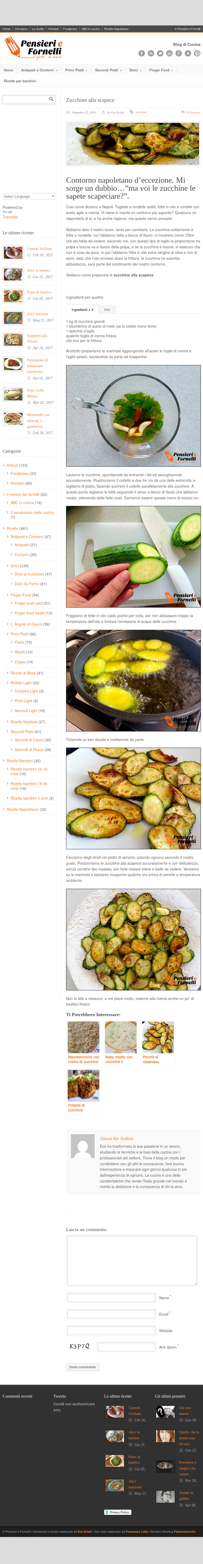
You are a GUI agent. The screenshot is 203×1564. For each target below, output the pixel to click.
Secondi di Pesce (29, 749)
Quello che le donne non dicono (189, 1438)
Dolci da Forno (27, 583)
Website (166, 1330)
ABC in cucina (91, 28)
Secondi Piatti (108, 69)
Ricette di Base (23, 672)
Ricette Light (21, 682)
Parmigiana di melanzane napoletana (37, 366)
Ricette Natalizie (24, 721)
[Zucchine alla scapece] (133, 144)
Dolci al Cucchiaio (29, 574)
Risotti (20, 652)
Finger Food (161, 69)
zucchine (141, 112)
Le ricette (38, 28)
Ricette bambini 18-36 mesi (29, 786)
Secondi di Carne (29, 739)
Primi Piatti (76, 69)
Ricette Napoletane (116, 28)
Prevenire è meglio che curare (187, 1468)
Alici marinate (37, 314)
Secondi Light (26, 710)
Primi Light (23, 700)
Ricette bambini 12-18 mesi (29, 771)
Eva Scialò (85, 1531)
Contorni (22, 554)
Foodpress (70, 28)
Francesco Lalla (137, 1531)
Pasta (19, 642)
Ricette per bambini (20, 80)
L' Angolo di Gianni (26, 624)
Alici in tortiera (38, 270)
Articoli (12, 465)
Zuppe (20, 661)
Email (163, 1314)
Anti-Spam (168, 1347)
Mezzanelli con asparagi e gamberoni (38, 420)
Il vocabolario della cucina (32, 512)
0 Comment (193, 112)
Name (164, 1297)
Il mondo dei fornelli (23, 494)
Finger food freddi (29, 613)
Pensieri (53, 28)
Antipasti (22, 544)
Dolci (135, 69)
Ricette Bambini (20, 760)
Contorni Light (26, 691)
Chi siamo (21, 28)
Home (6, 28)
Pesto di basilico (39, 292)
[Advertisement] (101, 12)
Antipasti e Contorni (39, 69)
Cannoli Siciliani (39, 249)
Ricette (12, 528)
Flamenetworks (184, 1531)
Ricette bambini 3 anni (29, 798)
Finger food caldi (29, 603)
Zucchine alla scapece (90, 100)
